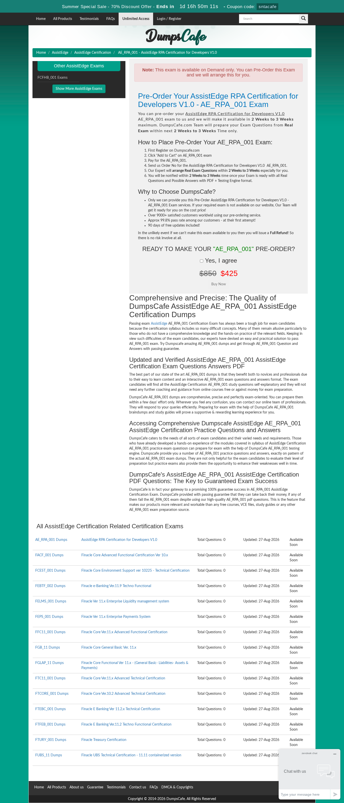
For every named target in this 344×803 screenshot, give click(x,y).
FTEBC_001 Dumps (50, 709)
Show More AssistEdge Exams (79, 89)
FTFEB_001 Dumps (50, 724)
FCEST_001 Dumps (50, 570)
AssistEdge (60, 52)
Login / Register (169, 19)
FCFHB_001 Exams (52, 77)
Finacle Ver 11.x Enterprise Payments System (116, 617)
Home (41, 19)
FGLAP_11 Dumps (49, 663)
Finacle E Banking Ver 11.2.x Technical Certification (120, 709)
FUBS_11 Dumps (48, 755)
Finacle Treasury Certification (103, 740)
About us (77, 787)
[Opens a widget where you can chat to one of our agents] (309, 774)
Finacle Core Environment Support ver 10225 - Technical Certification (135, 570)
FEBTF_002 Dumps (50, 586)
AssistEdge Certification (92, 52)
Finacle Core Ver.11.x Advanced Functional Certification (124, 632)
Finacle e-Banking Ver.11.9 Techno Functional (116, 586)
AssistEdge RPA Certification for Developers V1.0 (119, 540)
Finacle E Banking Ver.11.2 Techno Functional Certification (126, 724)
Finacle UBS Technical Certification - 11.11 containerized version (131, 755)
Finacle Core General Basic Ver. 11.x (108, 647)
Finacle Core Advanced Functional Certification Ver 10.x (124, 555)
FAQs (110, 19)
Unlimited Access (135, 19)
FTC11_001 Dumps (50, 678)
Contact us (137, 787)
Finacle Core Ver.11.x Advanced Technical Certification (123, 678)
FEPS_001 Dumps (49, 617)
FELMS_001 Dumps (50, 601)
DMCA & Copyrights (177, 787)
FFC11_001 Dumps (50, 632)
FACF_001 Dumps (49, 555)
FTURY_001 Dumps (50, 740)
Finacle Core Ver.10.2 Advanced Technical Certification (123, 694)
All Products (62, 19)
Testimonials (89, 19)
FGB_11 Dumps (47, 647)
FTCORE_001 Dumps (51, 694)
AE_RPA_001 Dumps (51, 540)
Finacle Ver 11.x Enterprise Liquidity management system (125, 601)
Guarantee (95, 787)
